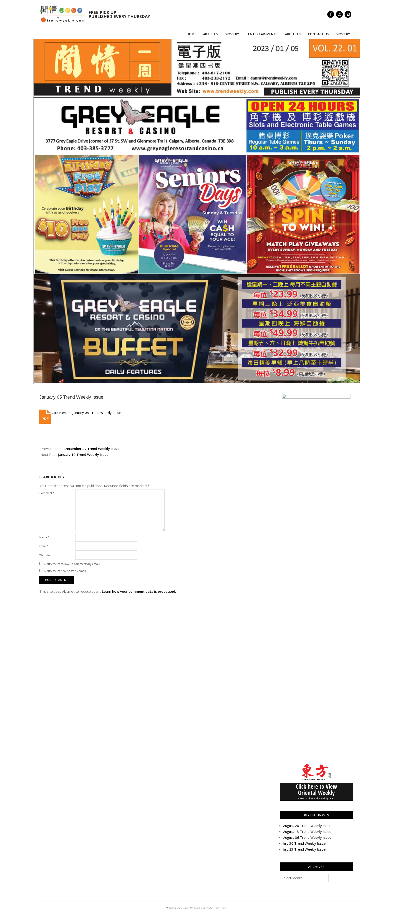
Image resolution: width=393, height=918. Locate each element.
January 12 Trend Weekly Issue (83, 454)
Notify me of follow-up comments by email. (72, 564)
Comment (46, 493)
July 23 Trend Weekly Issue (304, 849)
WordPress (220, 908)
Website (44, 555)
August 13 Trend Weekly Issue (307, 831)
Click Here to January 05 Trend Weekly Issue (86, 412)
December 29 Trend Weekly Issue (91, 448)
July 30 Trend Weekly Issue (304, 843)
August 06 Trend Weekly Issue (307, 837)
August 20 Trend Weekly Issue (307, 825)
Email (43, 546)
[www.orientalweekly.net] (316, 765)
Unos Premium (191, 908)
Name (44, 537)
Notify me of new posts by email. (65, 571)
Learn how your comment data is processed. (139, 591)
